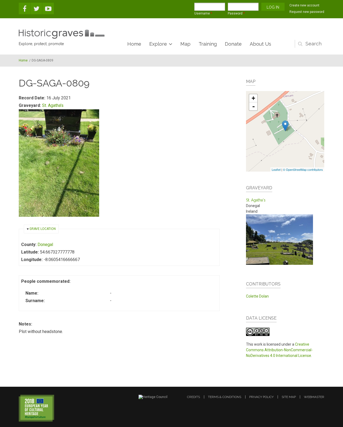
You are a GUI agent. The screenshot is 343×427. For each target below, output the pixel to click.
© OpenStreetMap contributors (303, 169)
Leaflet (276, 169)
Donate (233, 44)
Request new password (306, 12)
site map (289, 397)
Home (134, 44)
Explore (158, 44)
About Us (260, 44)
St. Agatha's (53, 105)
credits (193, 397)
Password (236, 13)
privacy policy (261, 397)
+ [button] (253, 98)
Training (208, 44)
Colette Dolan (257, 296)
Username (203, 13)
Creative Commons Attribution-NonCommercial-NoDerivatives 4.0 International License (279, 350)
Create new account (304, 5)
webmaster (314, 397)
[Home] (62, 34)
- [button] (253, 106)
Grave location (42, 229)
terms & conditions (224, 397)
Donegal (45, 244)
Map (185, 44)
